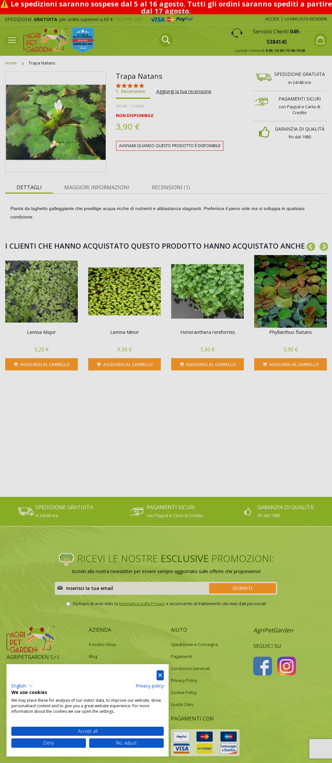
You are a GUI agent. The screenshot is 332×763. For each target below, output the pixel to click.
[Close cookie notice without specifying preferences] (160, 675)
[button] (22, 686)
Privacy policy (150, 686)
